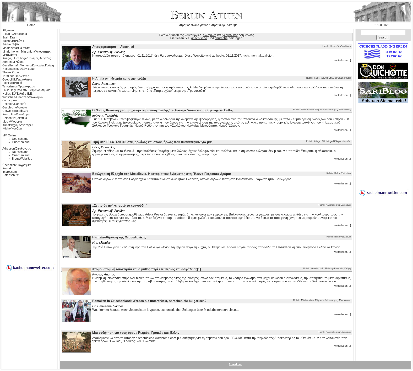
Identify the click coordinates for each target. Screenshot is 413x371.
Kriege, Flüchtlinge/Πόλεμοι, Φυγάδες (26, 58)
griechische (199, 38)
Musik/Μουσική (12, 121)
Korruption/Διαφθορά (16, 114)
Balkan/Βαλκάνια (13, 41)
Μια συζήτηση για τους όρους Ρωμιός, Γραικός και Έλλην (135, 332)
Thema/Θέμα (10, 72)
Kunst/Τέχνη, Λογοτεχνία (17, 125)
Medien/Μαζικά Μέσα (16, 48)
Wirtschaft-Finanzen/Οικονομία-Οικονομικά (22, 99)
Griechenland (21, 142)
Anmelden (235, 364)
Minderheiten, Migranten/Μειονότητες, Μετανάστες (26, 53)
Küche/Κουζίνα (12, 128)
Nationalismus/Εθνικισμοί (18, 68)
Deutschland (20, 138)
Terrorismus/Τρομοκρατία (18, 86)
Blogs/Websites (22, 158)
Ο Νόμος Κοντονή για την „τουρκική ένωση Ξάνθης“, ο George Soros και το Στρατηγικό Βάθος (163, 110)
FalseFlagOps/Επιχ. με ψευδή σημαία (26, 90)
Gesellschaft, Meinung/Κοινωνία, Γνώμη (28, 65)
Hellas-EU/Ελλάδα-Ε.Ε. (17, 93)
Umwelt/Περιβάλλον (15, 111)
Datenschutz (10, 175)
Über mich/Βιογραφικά (16, 165)
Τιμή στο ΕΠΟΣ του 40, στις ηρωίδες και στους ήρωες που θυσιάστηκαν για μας (152, 142)
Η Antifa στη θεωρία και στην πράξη (119, 78)
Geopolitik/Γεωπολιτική (17, 79)
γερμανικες (230, 35)
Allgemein (9, 30)
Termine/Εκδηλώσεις (15, 76)
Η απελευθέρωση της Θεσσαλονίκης (119, 237)
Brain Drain (9, 37)
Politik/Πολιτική (12, 83)
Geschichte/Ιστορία (14, 107)
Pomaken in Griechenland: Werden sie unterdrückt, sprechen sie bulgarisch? (149, 301)
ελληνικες (209, 35)
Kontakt (7, 168)
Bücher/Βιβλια (11, 44)
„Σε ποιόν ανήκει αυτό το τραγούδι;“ (119, 205)
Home (31, 25)
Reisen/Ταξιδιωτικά (14, 118)
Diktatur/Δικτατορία (14, 34)
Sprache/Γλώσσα (13, 62)
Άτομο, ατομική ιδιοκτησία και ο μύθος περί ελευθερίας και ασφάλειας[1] (146, 269)
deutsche (221, 38)
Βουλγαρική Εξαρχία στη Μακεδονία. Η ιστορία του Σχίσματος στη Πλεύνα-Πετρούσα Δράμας (162, 174)
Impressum (9, 171)
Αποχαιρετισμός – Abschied (113, 46)
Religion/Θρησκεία (14, 104)
